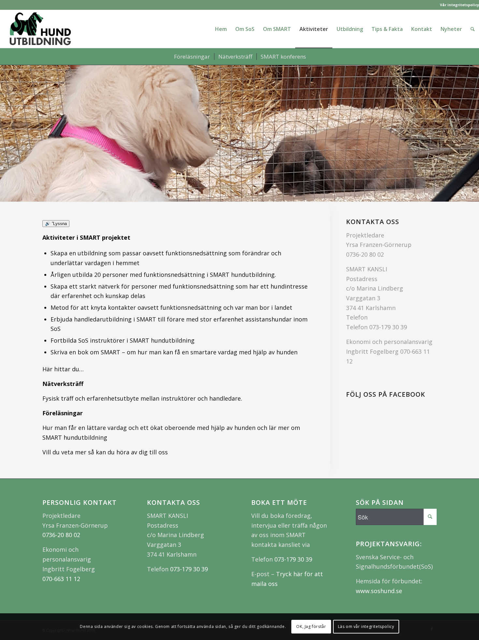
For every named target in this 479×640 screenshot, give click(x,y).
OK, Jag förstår (311, 626)
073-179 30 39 (388, 327)
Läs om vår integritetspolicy (366, 626)
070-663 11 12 (61, 579)
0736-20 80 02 (365, 254)
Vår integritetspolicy (459, 4)
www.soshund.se (379, 591)
